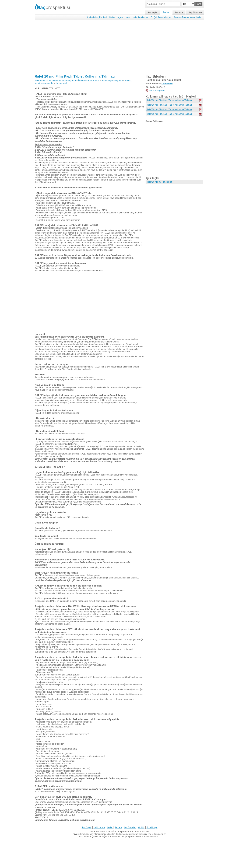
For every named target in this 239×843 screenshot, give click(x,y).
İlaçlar (166, 12)
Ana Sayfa (87, 827)
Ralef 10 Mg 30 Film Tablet (159, 182)
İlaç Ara (179, 12)
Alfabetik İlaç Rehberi (97, 17)
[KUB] (200, 105)
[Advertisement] (119, 47)
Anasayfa (152, 12)
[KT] (200, 100)
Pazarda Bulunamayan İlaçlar (188, 17)
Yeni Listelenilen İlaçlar (137, 17)
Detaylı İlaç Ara (116, 17)
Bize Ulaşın (152, 827)
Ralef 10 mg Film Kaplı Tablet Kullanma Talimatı (75, 76)
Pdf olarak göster (157, 90)
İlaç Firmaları (195, 12)
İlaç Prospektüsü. (121, 831)
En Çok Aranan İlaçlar (160, 17)
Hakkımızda (99, 827)
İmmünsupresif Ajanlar (88, 80)
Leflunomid (61, 83)
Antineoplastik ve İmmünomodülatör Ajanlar (55, 80)
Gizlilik (141, 827)
